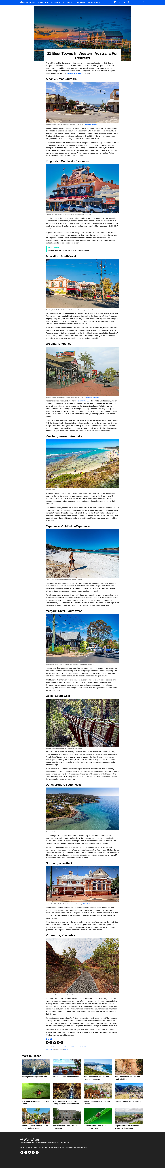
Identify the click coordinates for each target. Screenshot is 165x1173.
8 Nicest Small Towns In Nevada (128, 1101)
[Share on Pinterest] (58, 1042)
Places (66, 1049)
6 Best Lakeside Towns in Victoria (66, 1077)
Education (80, 2)
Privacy (35, 1147)
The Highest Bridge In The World (35, 1077)
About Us (47, 1147)
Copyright (41, 1147)
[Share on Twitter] (54, 1042)
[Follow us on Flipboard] (21, 1152)
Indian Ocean (83, 401)
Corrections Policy (70, 1147)
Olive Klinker (49, 1049)
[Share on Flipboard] (47, 1042)
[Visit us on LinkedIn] (37, 1152)
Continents (43, 2)
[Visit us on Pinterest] (33, 1152)
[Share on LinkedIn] (61, 1042)
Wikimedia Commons (91, 124)
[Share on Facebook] (50, 1042)
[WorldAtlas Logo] (28, 2)
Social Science (94, 2)
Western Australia (74, 73)
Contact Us (28, 1147)
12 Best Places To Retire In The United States (68, 250)
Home (22, 1147)
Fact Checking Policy (57, 1147)
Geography (68, 2)
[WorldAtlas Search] (144, 2)
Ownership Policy (82, 1147)
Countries (55, 2)
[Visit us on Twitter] (29, 1152)
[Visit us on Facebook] (25, 1152)
